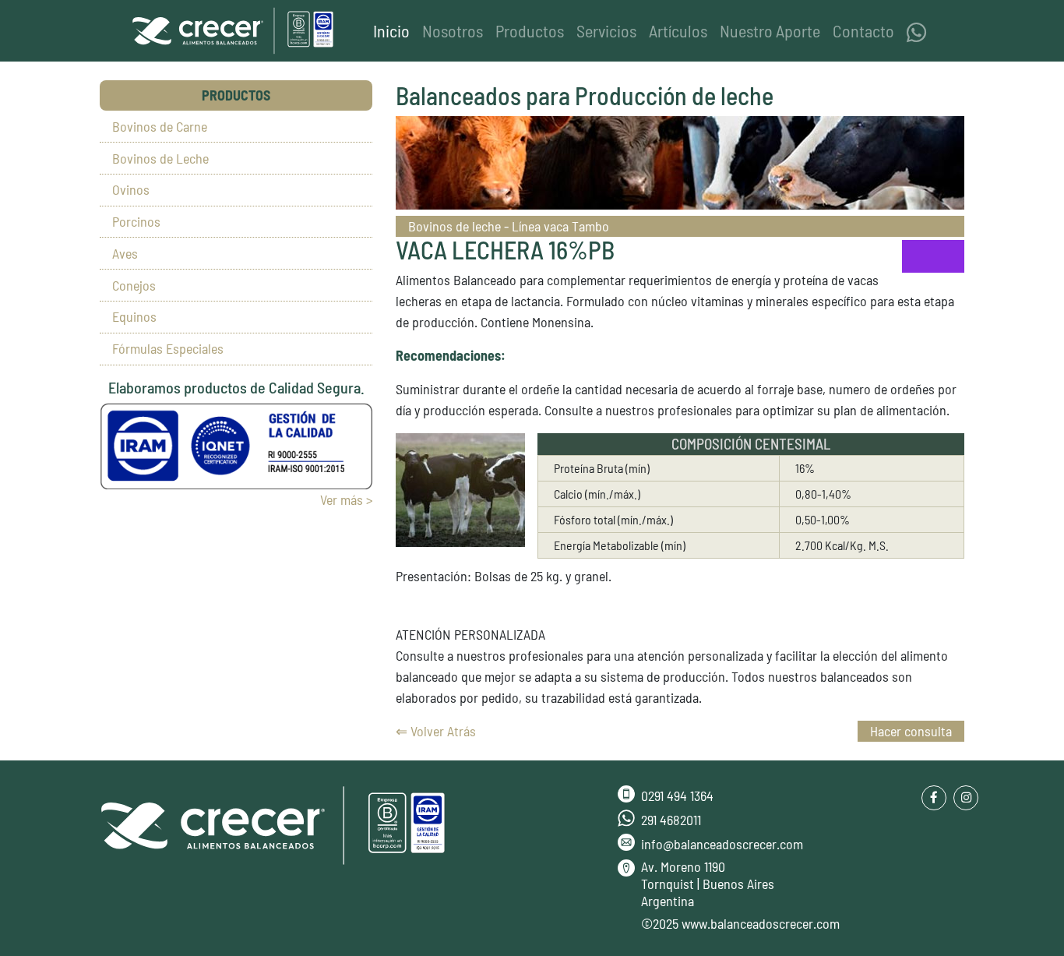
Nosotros (452, 30)
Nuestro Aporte (770, 30)
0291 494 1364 (677, 795)
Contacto (863, 30)
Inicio (394, 30)
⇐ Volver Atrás (436, 730)
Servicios (606, 30)
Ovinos (131, 189)
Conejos (134, 285)
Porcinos (136, 221)
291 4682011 (671, 819)
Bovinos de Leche (160, 158)
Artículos (678, 30)
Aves (125, 253)
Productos (529, 30)
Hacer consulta (911, 730)
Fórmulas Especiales (168, 348)
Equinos (134, 316)
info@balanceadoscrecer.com (722, 843)
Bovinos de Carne (159, 126)
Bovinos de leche (456, 226)
